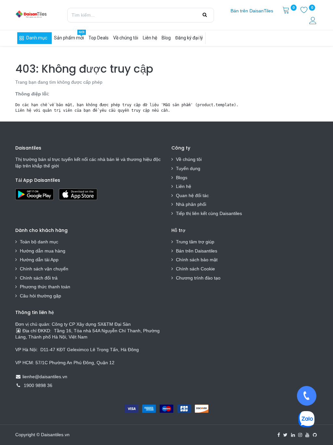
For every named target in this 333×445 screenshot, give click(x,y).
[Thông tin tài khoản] (313, 21)
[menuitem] (251, 11)
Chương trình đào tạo (199, 277)
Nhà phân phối (191, 204)
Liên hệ (183, 186)
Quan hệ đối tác (192, 195)
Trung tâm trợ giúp (195, 241)
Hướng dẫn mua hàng (42, 250)
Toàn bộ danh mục (39, 241)
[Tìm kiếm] (205, 15)
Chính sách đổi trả (39, 277)
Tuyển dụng (188, 168)
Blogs (181, 177)
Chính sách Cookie (195, 268)
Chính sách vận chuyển (44, 268)
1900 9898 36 (38, 385)
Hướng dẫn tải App (39, 259)
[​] (278, 435)
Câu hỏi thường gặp (40, 295)
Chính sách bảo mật (197, 259)
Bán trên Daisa (191, 250)
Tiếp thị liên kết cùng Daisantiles (209, 213)
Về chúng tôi (189, 159)
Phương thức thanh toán (45, 286)
